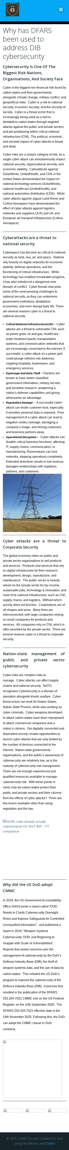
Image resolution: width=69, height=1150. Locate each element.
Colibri (50, 1143)
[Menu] (61, 9)
